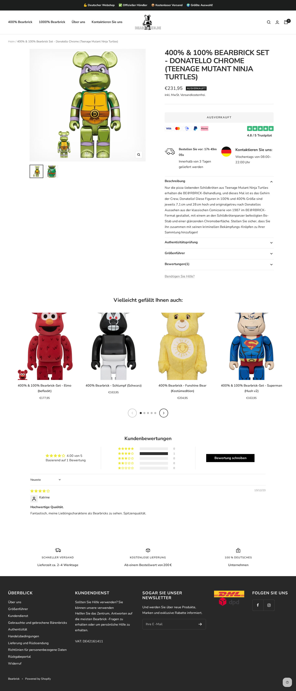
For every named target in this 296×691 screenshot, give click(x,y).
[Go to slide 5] (155, 413)
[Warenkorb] (286, 22)
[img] (40, 491)
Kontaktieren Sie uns (107, 22)
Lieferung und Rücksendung (28, 643)
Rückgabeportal (19, 656)
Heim (11, 41)
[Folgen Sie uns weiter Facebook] (257, 605)
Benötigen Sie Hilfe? (180, 276)
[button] (126, 453)
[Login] (277, 22)
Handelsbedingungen (23, 636)
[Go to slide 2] (144, 413)
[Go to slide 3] (148, 413)
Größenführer (18, 609)
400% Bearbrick (20, 22)
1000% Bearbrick (52, 22)
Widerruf (14, 663)
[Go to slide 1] (141, 413)
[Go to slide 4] (152, 413)
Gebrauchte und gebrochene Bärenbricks (37, 623)
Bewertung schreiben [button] (230, 458)
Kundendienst (18, 616)
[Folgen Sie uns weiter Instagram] (268, 605)
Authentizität (17, 629)
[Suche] (269, 22)
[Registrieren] (200, 624)
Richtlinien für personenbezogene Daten (37, 650)
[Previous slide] (132, 413)
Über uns (78, 22)
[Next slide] (163, 413)
